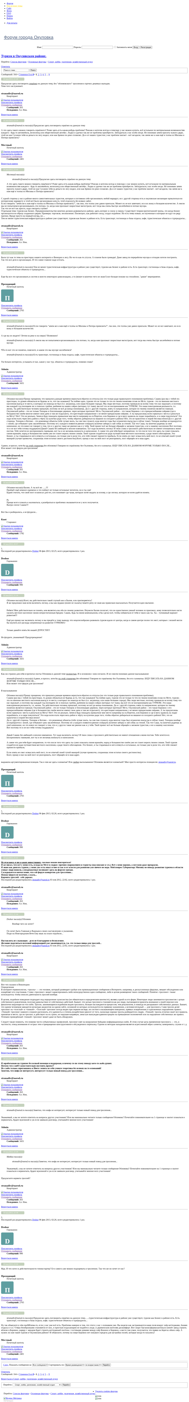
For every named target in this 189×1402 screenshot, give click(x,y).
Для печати (12, 23)
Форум (10, 3)
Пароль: (77, 47)
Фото (9, 11)
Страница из (26, 74)
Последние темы (14, 6)
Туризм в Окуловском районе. (23, 56)
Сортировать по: (57, 1365)
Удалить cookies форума (106, 1391)
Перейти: (7, 1385)
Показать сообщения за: (20, 1365)
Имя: (39, 47)
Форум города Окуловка (28, 37)
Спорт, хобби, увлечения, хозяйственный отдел (70, 62)
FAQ (9, 13)
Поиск (10, 16)
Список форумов (18, 62)
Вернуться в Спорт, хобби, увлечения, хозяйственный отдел (29, 1379)
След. (6, 1365)
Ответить (5, 66)
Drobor (35, 551)
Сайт (9, 8)
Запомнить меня (124, 47)
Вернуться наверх (9, 114)
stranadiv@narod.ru (167, 762)
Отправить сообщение (11, 105)
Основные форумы (37, 62)
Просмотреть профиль (11, 102)
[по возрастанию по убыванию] (98, 1365)
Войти (10, 18)
